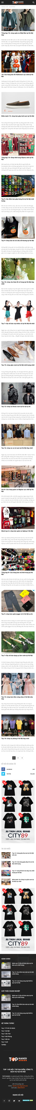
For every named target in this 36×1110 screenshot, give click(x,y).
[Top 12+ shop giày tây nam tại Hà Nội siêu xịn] (6, 855)
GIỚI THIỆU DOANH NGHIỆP (10, 991)
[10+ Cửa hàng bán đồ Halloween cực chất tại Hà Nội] (18, 61)
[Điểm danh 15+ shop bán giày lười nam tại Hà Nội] (18, 103)
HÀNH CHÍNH (5, 959)
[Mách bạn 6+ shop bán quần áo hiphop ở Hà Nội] (18, 518)
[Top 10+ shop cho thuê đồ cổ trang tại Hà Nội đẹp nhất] (18, 269)
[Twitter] (14, 1101)
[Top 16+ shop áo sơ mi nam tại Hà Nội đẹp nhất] (18, 435)
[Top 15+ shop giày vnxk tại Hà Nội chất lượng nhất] (18, 352)
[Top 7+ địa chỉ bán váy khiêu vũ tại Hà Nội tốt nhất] (18, 310)
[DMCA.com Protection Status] (28, 1101)
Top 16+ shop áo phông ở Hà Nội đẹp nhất (15, 738)
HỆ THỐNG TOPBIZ (7, 1023)
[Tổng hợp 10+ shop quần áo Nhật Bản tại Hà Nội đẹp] (18, 20)
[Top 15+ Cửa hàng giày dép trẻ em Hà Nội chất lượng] (6, 864)
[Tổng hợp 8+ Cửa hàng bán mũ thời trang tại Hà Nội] (18, 559)
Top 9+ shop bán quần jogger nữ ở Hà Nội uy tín (17, 614)
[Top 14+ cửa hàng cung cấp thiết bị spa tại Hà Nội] (6, 983)
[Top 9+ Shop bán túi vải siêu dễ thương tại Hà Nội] (18, 227)
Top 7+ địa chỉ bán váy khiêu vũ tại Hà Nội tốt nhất (17, 323)
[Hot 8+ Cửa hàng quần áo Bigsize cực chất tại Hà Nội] (18, 476)
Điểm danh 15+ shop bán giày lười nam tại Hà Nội (17, 116)
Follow (32, 774)
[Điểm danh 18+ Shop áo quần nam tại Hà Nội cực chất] (6, 882)
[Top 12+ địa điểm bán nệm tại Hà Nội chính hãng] (6, 974)
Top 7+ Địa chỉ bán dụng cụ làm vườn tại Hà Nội (17, 655)
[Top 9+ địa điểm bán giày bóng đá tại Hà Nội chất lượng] (18, 186)
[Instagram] (9, 1101)
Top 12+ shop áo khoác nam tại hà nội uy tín (15, 406)
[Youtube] (19, 1101)
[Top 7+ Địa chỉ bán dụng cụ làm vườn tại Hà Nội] (18, 642)
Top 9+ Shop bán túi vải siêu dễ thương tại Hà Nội (17, 240)
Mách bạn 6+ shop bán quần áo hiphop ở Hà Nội (17, 531)
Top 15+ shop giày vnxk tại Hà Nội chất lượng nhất (17, 365)
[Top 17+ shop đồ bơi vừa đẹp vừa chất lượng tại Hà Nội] (6, 873)
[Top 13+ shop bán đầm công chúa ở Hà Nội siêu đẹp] (18, 684)
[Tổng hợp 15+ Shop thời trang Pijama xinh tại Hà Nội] (18, 144)
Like (33, 769)
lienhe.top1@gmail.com (20, 1086)
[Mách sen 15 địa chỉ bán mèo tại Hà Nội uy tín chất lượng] (6, 965)
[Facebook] (4, 1101)
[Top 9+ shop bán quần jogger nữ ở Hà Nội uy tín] (18, 601)
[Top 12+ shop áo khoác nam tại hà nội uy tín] (18, 393)
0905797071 (21, 1088)
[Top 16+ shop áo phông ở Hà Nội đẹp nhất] (18, 725)
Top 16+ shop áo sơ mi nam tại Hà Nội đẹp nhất (17, 448)
